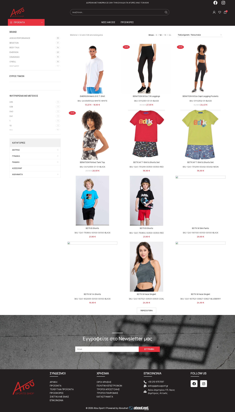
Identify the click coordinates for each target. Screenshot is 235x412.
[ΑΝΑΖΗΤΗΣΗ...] (166, 12)
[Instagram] (203, 383)
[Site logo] (17, 12)
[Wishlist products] (219, 12)
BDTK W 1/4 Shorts (92, 294)
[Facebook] (194, 383)
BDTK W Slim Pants (200, 228)
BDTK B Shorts (92, 228)
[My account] (214, 12)
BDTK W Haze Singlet (146, 294)
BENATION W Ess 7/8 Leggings (146, 96)
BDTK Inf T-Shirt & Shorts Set (146, 162)
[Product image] (92, 69)
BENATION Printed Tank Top (92, 162)
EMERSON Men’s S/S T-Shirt (92, 96)
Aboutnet (123, 408)
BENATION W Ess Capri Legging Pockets (200, 96)
